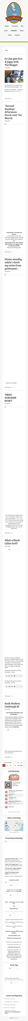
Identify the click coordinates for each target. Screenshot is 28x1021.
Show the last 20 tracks (14, 812)
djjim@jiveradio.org (15, 91)
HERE (20, 87)
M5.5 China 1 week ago (10, 1010)
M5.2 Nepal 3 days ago (10, 998)
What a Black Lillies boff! (12, 541)
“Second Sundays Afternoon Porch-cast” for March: (13, 112)
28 (18, 762)
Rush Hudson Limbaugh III (12, 705)
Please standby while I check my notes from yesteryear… (13, 263)
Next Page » (20, 766)
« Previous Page (7, 763)
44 (15, 765)
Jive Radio (15, 1018)
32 (11, 765)
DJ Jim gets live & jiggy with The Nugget (13, 61)
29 (21, 762)
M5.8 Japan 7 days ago (10, 1004)
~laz (12, 98)
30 (4, 765)
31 (7, 765)
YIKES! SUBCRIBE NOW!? (10, 397)
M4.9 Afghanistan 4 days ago (11, 1001)
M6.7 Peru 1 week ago (10, 1007)
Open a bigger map (14, 832)
